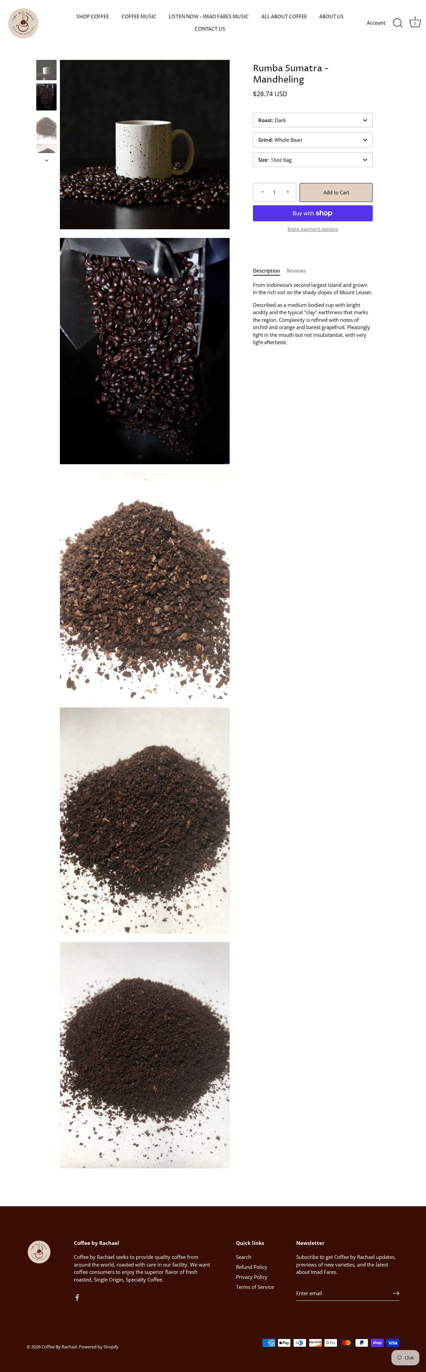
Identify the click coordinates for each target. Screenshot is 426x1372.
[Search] (397, 23)
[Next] (46, 160)
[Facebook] (77, 1296)
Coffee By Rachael (59, 1346)
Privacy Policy (252, 1277)
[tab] (270, 271)
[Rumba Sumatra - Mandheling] (46, 70)
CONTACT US (210, 29)
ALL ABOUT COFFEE (284, 17)
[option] (46, 71)
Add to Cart (336, 192)
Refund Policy (251, 1267)
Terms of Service (255, 1286)
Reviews (296, 270)
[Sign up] (396, 1292)
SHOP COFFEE (92, 17)
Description (266, 270)
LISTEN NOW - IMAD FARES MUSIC (209, 17)
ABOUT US (331, 17)
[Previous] (46, 53)
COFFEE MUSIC (138, 17)
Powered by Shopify (98, 1346)
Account (376, 23)
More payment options (313, 229)
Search (243, 1257)
